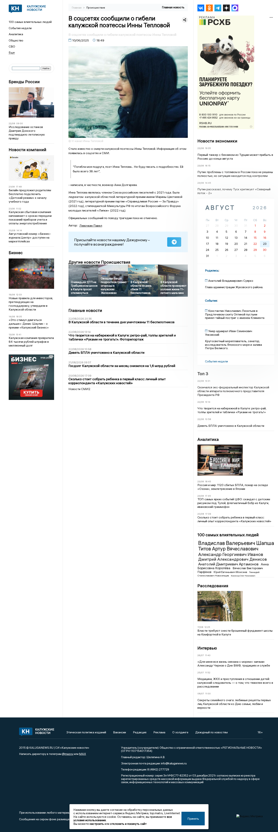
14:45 (208, 182)
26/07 (200, 655)
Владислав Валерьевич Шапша (236, 543)
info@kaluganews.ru (174, 763)
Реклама (159, 732)
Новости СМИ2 (79, 389)
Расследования (212, 585)
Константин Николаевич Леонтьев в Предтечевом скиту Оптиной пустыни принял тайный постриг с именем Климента (234, 314)
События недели (20, 28)
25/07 (200, 672)
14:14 (19, 230)
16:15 (207, 165)
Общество (16, 40)
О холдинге (180, 732)
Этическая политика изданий (86, 732)
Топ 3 (202, 373)
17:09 (208, 513)
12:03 (19, 294)
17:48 (19, 186)
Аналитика (16, 34)
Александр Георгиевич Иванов (230, 554)
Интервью (207, 648)
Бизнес (16, 252)
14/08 (12, 316)
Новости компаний (27, 149)
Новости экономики (217, 141)
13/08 (12, 334)
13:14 (207, 401)
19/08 (12, 294)
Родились (212, 270)
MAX (82, 754)
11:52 (207, 672)
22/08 (12, 123)
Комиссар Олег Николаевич (243, 575)
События (211, 300)
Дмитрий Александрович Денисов (232, 559)
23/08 (200, 148)
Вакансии (119, 732)
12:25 (207, 627)
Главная (77, 7)
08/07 (200, 693)
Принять (193, 818)
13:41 (18, 334)
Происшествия (95, 7)
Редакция (139, 732)
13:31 (207, 380)
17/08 (200, 627)
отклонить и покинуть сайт (128, 824)
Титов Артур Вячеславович (228, 549)
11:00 (208, 693)
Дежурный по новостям (211, 732)
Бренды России (24, 81)
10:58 (208, 419)
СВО (12, 46)
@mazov (67, 754)
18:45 (208, 481)
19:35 (208, 148)
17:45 (208, 495)
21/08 (12, 186)
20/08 (12, 230)
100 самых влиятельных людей (30, 22)
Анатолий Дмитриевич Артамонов (228, 564)
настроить (97, 824)
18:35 (19, 316)
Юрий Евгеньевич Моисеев (231, 572)
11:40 (207, 655)
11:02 (18, 208)
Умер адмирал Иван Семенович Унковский (228, 332)
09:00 (19, 123)
